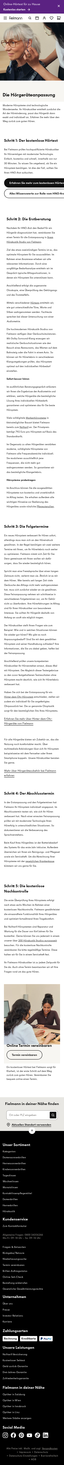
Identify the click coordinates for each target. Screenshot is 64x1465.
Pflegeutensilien (45, 506)
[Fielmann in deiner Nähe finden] (37, 18)
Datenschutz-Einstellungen (23, 1455)
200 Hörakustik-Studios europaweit (37, 940)
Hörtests (34, 302)
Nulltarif (24, 427)
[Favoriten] (51, 18)
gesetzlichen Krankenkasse (39, 861)
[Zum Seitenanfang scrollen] (32, 1130)
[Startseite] (15, 18)
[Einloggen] (44, 18)
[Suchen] (30, 18)
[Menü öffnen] (5, 18)
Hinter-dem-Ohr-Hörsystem (18, 696)
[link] (32, 7)
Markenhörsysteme (36, 417)
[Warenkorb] (58, 18)
